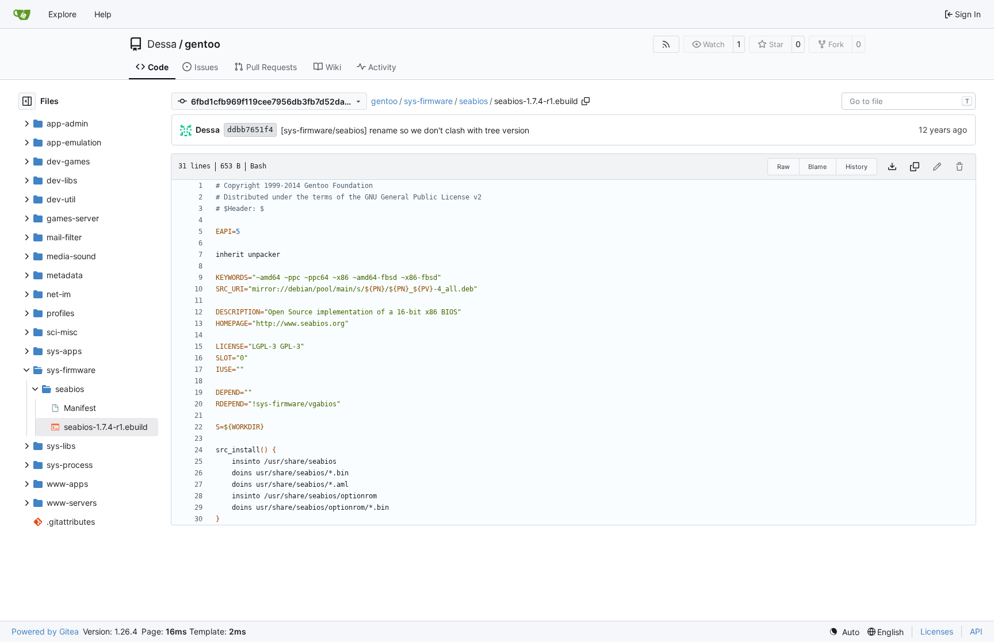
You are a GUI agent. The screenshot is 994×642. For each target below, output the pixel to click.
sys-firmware (428, 101)
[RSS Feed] (666, 44)
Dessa (162, 44)
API (976, 631)
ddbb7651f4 (250, 129)
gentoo (202, 44)
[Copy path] (586, 101)
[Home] (22, 14)
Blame (817, 167)
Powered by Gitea (45, 631)
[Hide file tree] (27, 101)
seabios (473, 101)
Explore (62, 14)
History (856, 167)
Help (103, 14)
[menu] (844, 632)
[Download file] (892, 166)
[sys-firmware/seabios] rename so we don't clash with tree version (405, 130)
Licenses (936, 631)
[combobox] (909, 101)
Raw (783, 167)
